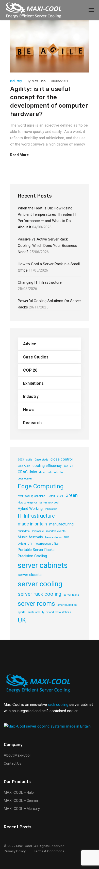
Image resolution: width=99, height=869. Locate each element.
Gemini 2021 (55, 496)
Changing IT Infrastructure (40, 282)
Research (32, 422)
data (42, 472)
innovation (51, 509)
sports (21, 612)
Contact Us (12, 763)
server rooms (36, 603)
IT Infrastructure (36, 516)
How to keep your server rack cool (38, 502)
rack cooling (58, 704)
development (25, 478)
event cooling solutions (31, 496)
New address (53, 537)
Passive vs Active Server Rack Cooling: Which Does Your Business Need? (47, 245)
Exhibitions (33, 383)
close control (62, 459)
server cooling (40, 584)
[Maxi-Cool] (34, 10)
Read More (19, 155)
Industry (16, 81)
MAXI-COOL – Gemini (21, 801)
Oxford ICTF (25, 543)
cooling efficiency (47, 465)
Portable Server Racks (36, 549)
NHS (66, 537)
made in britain (32, 523)
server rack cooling (39, 594)
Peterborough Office (47, 543)
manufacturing (61, 524)
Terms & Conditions (49, 851)
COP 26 (30, 370)
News (28, 409)
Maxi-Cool (39, 81)
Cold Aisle (24, 466)
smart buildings (67, 605)
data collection (55, 472)
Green (71, 495)
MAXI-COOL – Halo (19, 792)
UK (22, 620)
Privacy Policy (15, 851)
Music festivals (30, 537)
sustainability (36, 612)
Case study (41, 459)
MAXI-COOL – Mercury (22, 809)
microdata (24, 531)
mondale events (55, 531)
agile (29, 459)
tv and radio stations (58, 612)
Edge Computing (41, 486)
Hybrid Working (30, 508)
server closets (30, 574)
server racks (71, 594)
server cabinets (43, 565)
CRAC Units (27, 472)
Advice (29, 344)
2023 (21, 459)
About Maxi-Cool (17, 755)
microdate (38, 531)
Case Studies (35, 357)
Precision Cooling (32, 556)
